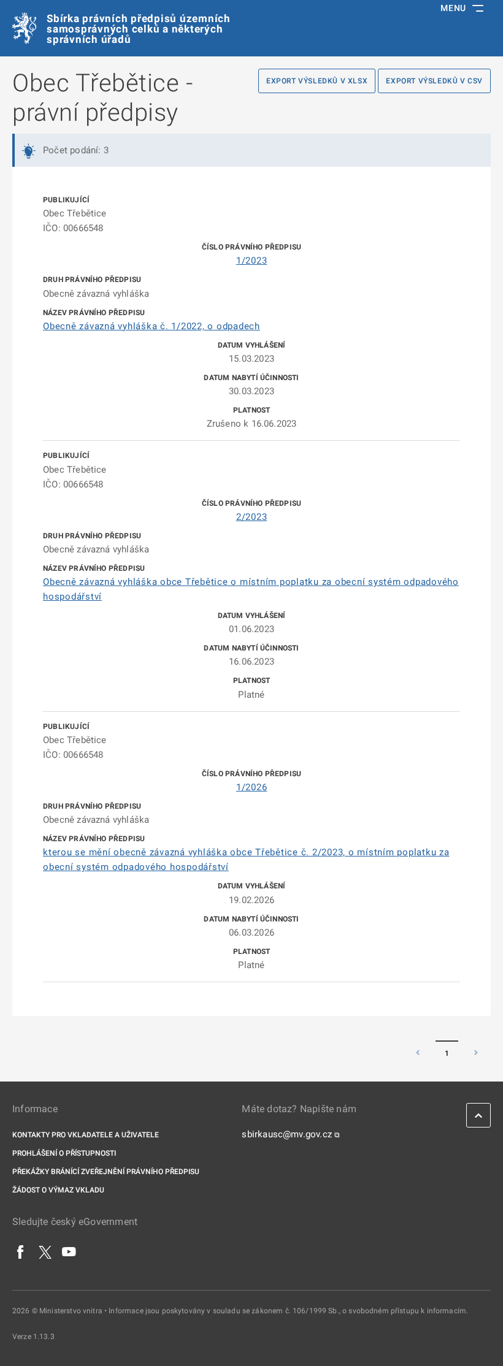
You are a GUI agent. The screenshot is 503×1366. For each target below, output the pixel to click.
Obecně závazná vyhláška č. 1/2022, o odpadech (151, 326)
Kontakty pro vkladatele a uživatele (85, 1135)
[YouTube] (69, 1251)
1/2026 (251, 787)
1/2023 (251, 260)
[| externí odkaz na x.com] (45, 1251)
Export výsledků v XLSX (316, 81)
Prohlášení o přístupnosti (64, 1153)
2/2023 (251, 516)
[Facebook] (20, 1251)
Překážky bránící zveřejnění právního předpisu (105, 1171)
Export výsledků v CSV (434, 81)
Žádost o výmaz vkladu (58, 1190)
